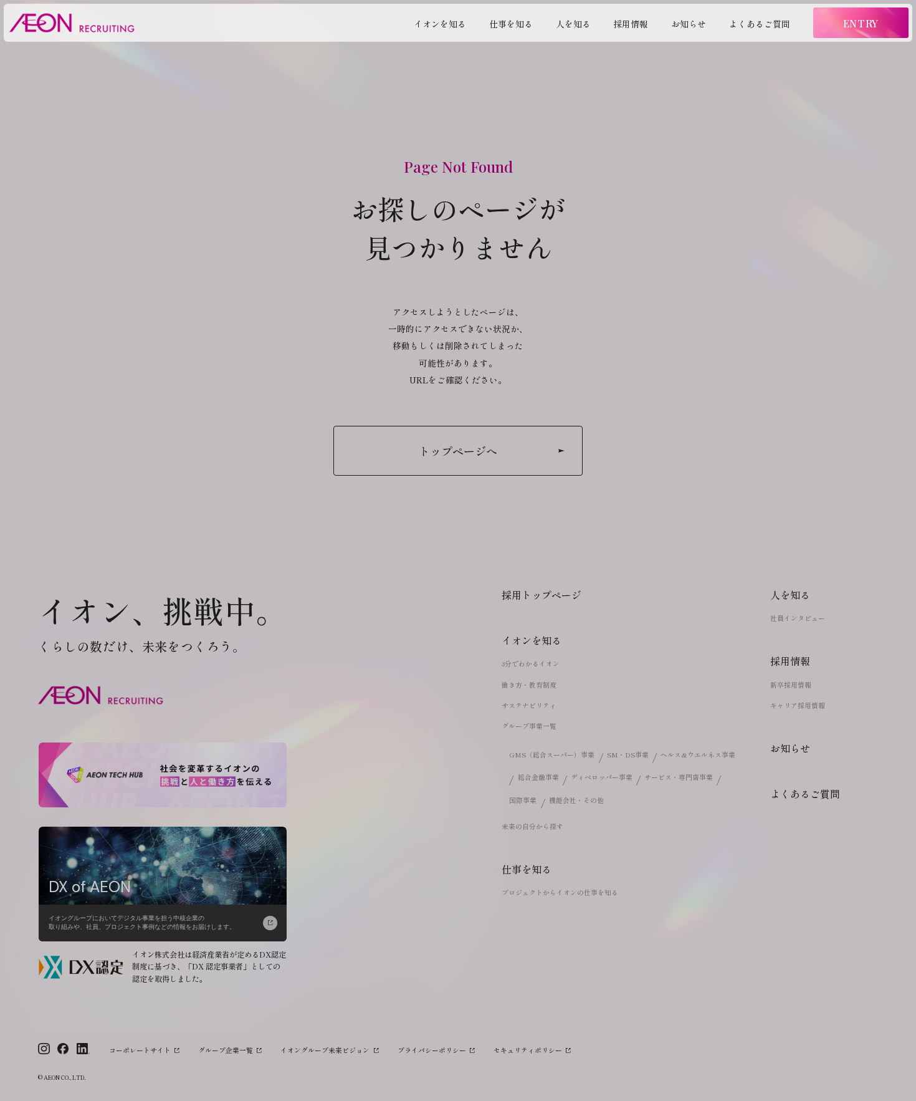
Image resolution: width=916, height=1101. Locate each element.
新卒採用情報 (790, 685)
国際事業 (523, 800)
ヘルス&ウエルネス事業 (698, 754)
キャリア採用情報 (797, 705)
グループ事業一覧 (529, 726)
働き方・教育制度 (529, 685)
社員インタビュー (797, 618)
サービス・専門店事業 (678, 777)
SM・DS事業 (628, 754)
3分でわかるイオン (531, 663)
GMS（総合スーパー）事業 (551, 754)
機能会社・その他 (576, 800)
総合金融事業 (538, 777)
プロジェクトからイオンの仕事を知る (560, 892)
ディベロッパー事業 (601, 777)
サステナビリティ (529, 705)
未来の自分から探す (532, 826)
